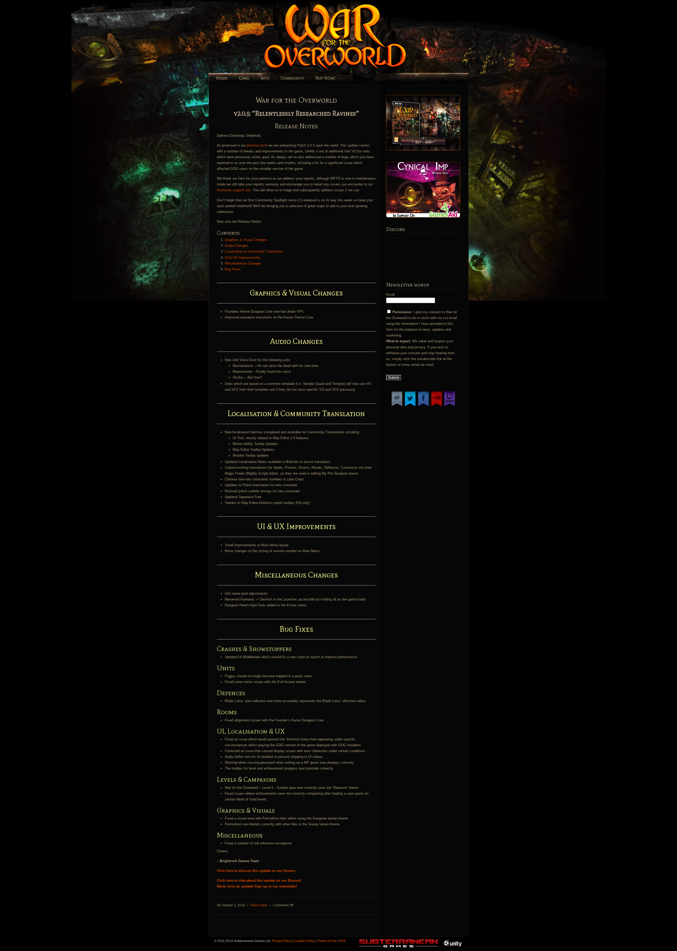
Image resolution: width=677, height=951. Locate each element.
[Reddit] (397, 406)
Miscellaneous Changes (243, 263)
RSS (342, 941)
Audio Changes (236, 246)
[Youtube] (436, 406)
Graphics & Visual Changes (246, 240)
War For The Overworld (354, 37)
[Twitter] (410, 406)
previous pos (256, 145)
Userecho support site (233, 190)
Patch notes (258, 905)
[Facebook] (423, 406)
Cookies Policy (304, 941)
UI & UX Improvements (242, 258)
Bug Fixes (232, 269)
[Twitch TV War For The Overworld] (449, 406)
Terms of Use (327, 941)
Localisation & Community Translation (254, 251)
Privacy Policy (282, 941)
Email (390, 295)
